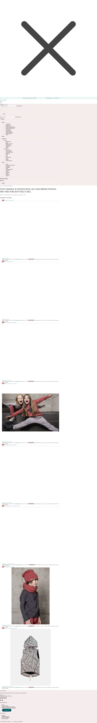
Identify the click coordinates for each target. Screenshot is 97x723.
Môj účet (2, 180)
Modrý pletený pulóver (5, 319)
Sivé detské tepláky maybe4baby (7, 441)
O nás (3, 704)
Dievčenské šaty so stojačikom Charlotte (8, 563)
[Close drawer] (0, 103)
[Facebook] (2, 700)
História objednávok (5, 717)
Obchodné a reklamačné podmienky (8, 706)
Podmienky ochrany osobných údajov (9, 707)
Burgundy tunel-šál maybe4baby (7, 502)
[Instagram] (0, 700)
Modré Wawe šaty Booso (6, 258)
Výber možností (31, 259)
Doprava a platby (5, 705)
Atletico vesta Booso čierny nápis (7, 686)
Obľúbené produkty (4, 178)
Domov (1, 185)
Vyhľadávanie (19, 105)
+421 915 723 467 (3, 697)
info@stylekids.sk (3, 698)
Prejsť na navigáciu (3, 99)
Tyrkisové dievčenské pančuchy (7, 380)
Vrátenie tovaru (7, 710)
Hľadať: (2, 105)
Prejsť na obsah (3, 100)
